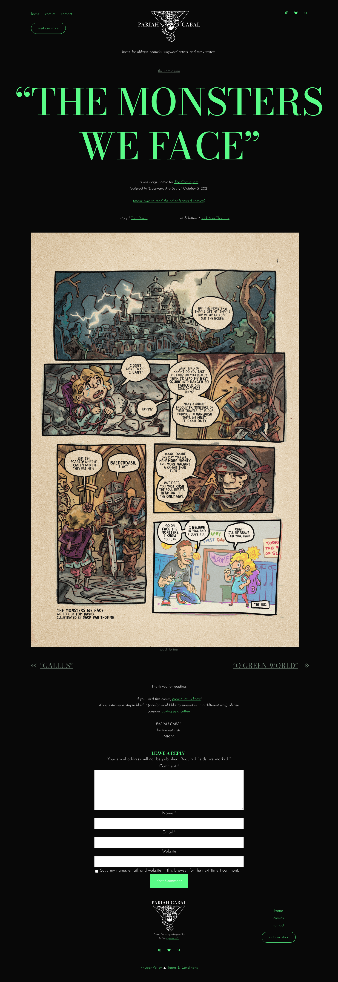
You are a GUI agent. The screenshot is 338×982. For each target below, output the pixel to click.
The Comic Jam (169, 71)
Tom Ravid (139, 218)
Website (169, 852)
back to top (169, 649)
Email (169, 832)
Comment (169, 766)
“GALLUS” (56, 665)
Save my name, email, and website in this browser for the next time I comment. (169, 871)
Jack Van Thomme (215, 218)
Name (169, 813)
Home (35, 14)
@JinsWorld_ (172, 938)
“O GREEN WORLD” (265, 665)
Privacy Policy (151, 968)
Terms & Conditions (183, 968)
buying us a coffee (175, 711)
